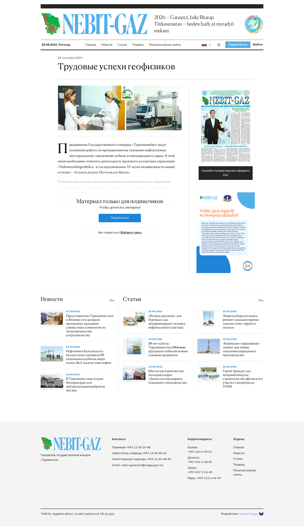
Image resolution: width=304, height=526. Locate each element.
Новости (106, 44)
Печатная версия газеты (165, 44)
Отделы (238, 439)
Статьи (122, 44)
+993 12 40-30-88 (138, 447)
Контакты (119, 439)
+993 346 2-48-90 (200, 462)
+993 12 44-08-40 (159, 459)
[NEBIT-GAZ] (71, 443)
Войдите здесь (131, 232)
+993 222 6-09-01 (200, 451)
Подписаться (238, 44)
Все (112, 300)
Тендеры (138, 44)
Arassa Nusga (248, 513)
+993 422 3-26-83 (200, 472)
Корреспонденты (200, 439)
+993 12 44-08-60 (154, 453)
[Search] (219, 45)
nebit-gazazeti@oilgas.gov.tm (142, 465)
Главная (90, 44)
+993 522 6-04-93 (209, 478)
